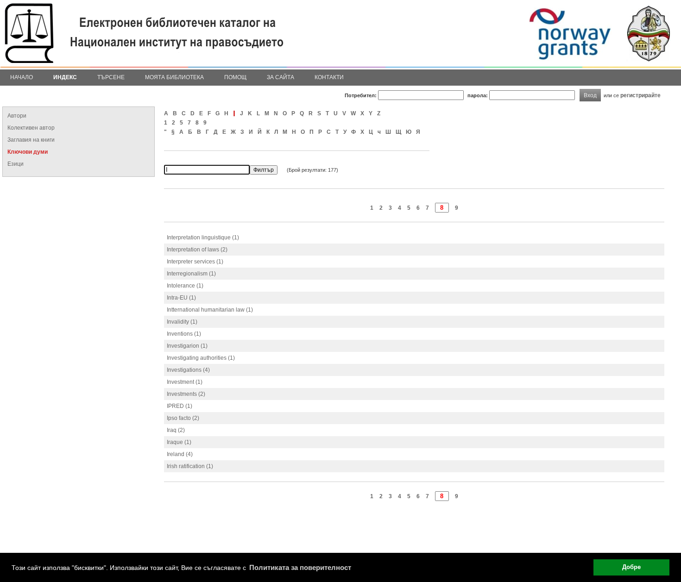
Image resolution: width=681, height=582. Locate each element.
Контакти (329, 77)
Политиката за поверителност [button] (300, 567)
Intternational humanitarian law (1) (210, 310)
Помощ (235, 77)
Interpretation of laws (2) (197, 249)
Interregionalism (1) (191, 273)
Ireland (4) (180, 454)
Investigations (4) (188, 370)
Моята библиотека (174, 77)
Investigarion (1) (187, 346)
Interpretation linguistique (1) (203, 237)
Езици (15, 164)
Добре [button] (631, 567)
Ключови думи (27, 152)
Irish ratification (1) (190, 466)
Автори (16, 116)
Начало (21, 77)
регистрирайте (640, 95)
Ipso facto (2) (183, 418)
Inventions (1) (184, 334)
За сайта (280, 77)
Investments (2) (186, 394)
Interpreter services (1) (195, 261)
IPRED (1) (179, 406)
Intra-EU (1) (181, 297)
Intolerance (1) (185, 285)
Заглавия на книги (31, 140)
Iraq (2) (176, 430)
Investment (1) (184, 382)
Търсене (111, 77)
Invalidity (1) (182, 322)
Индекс (65, 77)
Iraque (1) (179, 442)
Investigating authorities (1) (201, 358)
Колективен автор (31, 128)
